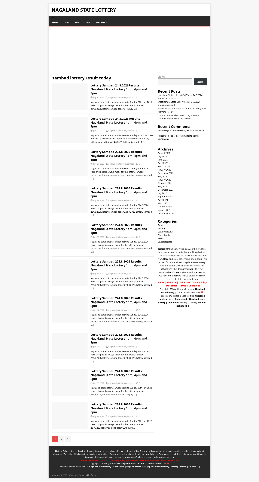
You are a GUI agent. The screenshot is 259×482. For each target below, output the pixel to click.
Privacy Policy (199, 282)
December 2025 (166, 173)
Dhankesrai (181, 299)
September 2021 (166, 196)
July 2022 (162, 193)
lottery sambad (193, 451)
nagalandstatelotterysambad (121, 97)
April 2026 (163, 163)
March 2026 (164, 166)
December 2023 (166, 189)
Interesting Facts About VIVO (189, 130)
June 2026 (163, 159)
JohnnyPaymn (164, 130)
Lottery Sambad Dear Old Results (174, 118)
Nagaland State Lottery (132, 463)
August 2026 (164, 153)
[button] (52, 17)
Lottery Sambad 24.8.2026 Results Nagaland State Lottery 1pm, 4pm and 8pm (119, 122)
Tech (160, 238)
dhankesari (196, 258)
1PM (66, 22)
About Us (171, 282)
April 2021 (163, 200)
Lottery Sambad (197, 302)
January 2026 (164, 169)
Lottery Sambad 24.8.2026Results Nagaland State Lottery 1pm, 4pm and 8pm (119, 89)
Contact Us (184, 282)
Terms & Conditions (189, 285)
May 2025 (162, 176)
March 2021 (164, 203)
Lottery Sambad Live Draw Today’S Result (178, 115)
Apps (160, 225)
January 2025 (164, 179)
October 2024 (164, 183)
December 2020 (166, 213)
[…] (135, 108)
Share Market (164, 235)
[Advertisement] (129, 53)
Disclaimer (171, 285)
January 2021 (164, 210)
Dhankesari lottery (177, 302)
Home (55, 22)
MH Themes (92, 475)
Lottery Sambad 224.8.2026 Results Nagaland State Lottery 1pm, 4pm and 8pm (119, 156)
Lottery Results (165, 231)
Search (161, 76)
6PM (77, 22)
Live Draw (102, 22)
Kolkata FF (181, 305)
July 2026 (162, 156)
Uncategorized (165, 241)
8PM (87, 22)
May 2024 (162, 186)
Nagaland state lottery (174, 258)
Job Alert (162, 228)
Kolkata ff (190, 275)
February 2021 (165, 206)
